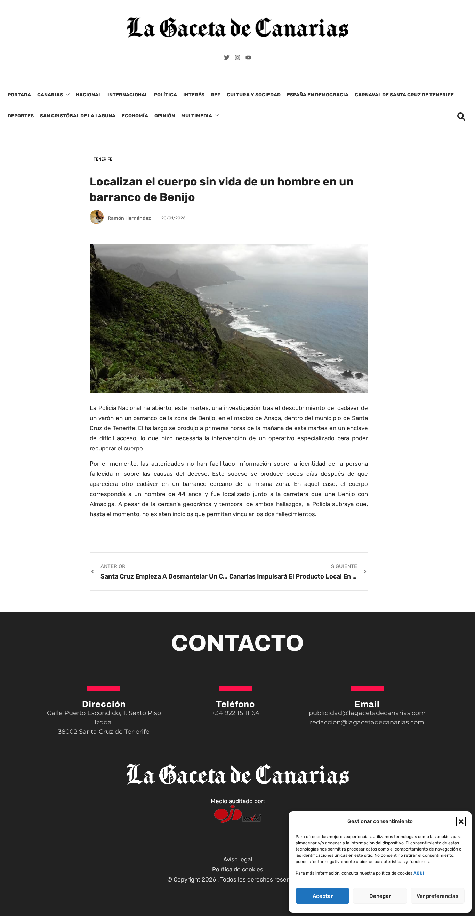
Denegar (380, 896)
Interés (193, 95)
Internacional (127, 95)
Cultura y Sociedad (254, 95)
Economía (135, 116)
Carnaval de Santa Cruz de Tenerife (404, 95)
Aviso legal (237, 859)
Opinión (164, 116)
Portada (19, 95)
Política (165, 95)
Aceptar (323, 896)
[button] (461, 821)
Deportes (21, 116)
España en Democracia (317, 95)
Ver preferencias (437, 896)
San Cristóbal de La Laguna (77, 116)
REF (215, 95)
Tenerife (103, 159)
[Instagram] (237, 57)
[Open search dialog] (461, 118)
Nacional (88, 95)
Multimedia (196, 116)
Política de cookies (237, 869)
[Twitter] (227, 57)
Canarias (50, 95)
